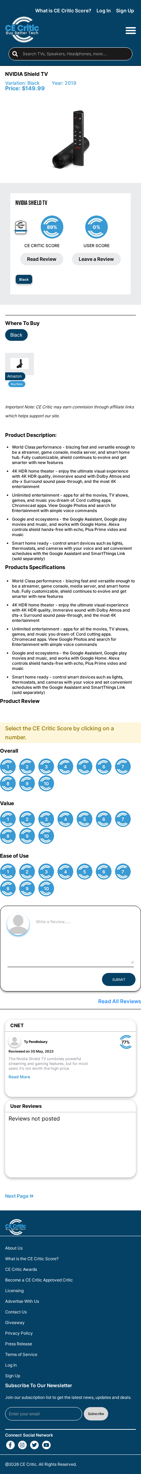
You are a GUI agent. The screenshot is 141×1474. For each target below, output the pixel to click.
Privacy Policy (19, 1333)
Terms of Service (21, 1355)
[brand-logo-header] (22, 29)
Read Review (41, 259)
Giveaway (15, 1323)
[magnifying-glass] (15, 54)
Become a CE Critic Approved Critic (39, 1280)
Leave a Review (96, 259)
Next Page (17, 1196)
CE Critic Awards (21, 1269)
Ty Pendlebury (36, 1042)
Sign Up (125, 10)
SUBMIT (118, 979)
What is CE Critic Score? (63, 10)
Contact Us (16, 1312)
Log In (104, 10)
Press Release (18, 1344)
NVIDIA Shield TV (26, 74)
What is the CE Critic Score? (32, 1259)
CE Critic (28, 1464)
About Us (14, 1248)
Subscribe (96, 1414)
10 (46, 783)
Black (24, 279)
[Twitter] (34, 1445)
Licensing (14, 1291)
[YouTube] (46, 1445)
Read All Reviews (119, 1001)
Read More (19, 1076)
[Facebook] (10, 1445)
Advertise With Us (22, 1301)
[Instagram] (22, 1445)
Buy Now (17, 384)
